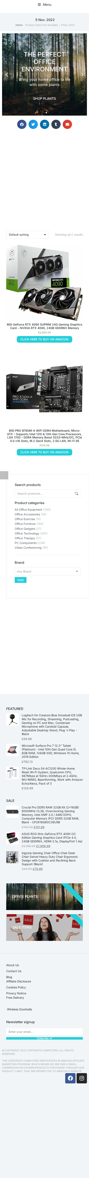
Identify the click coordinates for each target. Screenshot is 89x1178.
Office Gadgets (25, 528)
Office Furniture (25, 523)
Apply (20, 579)
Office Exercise (25, 519)
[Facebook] (70, 1078)
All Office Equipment (28, 509)
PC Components (26, 543)
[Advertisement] (44, 642)
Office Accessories (27, 514)
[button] (44, 4)
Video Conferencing (28, 547)
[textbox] (47, 571)
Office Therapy (25, 538)
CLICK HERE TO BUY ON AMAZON (44, 339)
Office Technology (27, 533)
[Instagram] (82, 1078)
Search (76, 493)
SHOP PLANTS (44, 98)
